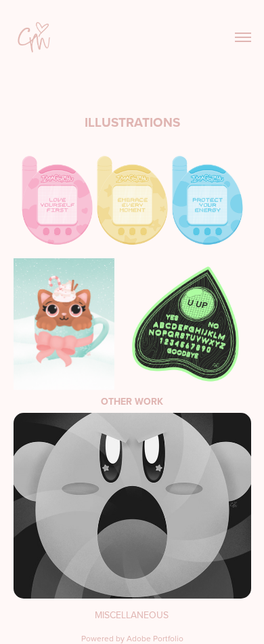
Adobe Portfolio (155, 638)
